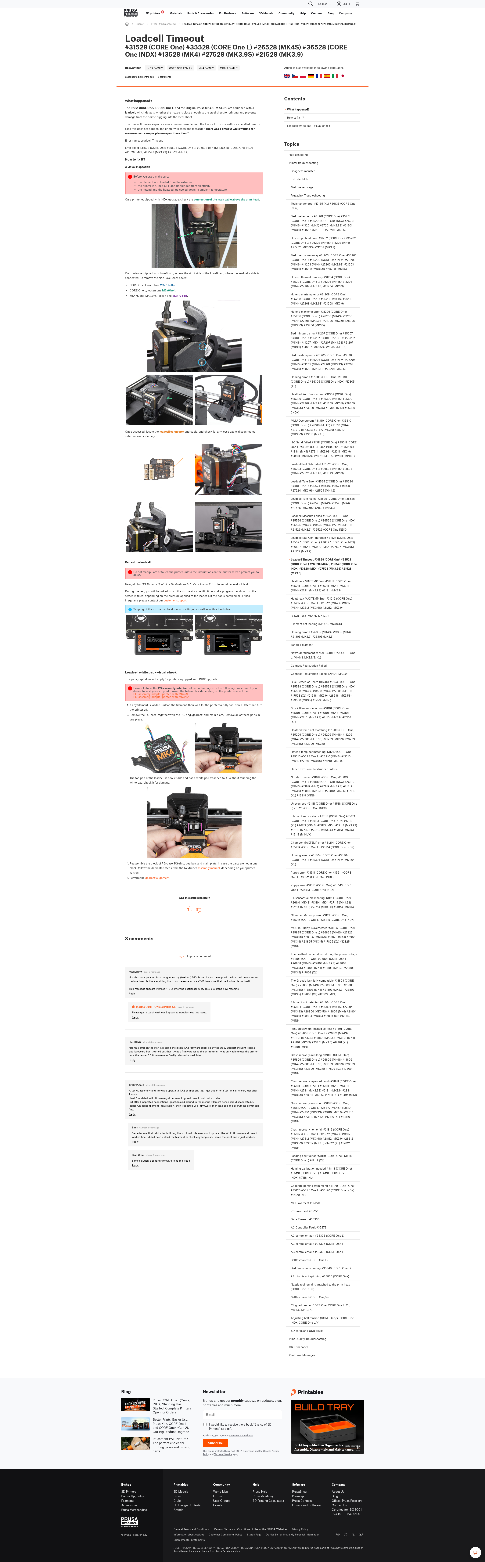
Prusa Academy (263, 1496)
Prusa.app (298, 1496)
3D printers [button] (154, 13)
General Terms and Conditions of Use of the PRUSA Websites (250, 1529)
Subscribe (215, 1443)
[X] (353, 1534)
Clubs (177, 1500)
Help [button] (303, 13)
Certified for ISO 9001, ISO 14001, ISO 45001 (347, 1512)
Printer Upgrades (132, 1496)
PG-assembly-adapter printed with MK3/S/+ (162, 696)
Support (140, 23)
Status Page (254, 1534)
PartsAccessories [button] (200, 13)
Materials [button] (176, 13)
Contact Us (339, 1505)
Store (177, 1496)
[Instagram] (346, 1534)
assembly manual (209, 868)
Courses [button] (316, 13)
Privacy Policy (300, 1529)
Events (217, 1505)
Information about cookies (189, 1534)
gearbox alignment (157, 877)
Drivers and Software (306, 1505)
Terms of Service (223, 1454)
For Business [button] (227, 13)
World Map (220, 1491)
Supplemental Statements (189, 1539)
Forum (217, 1496)
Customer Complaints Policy (225, 1534)
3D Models (181, 1491)
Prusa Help (260, 1491)
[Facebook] (338, 1534)
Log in (181, 956)
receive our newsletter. (241, 1435)
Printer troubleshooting (163, 23)
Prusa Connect (302, 1500)
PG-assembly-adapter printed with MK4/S (160, 694)
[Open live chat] (475, 1552)
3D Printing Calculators (268, 1500)
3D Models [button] (266, 13)
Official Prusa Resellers (347, 1500)
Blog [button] (331, 13)
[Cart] (357, 4)
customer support (175, 600)
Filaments (127, 1500)
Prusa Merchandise (134, 1509)
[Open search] (310, 4)
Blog (335, 1496)
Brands (178, 1509)
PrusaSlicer (299, 1491)
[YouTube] (361, 1534)
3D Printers (128, 1491)
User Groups (221, 1500)
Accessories (129, 1505)
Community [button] (286, 13)
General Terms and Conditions (192, 1529)
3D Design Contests (187, 1505)
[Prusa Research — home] (130, 13)
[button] (287, 76)
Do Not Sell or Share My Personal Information (292, 1534)
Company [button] (345, 13)
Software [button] (248, 13)
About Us (338, 1491)
